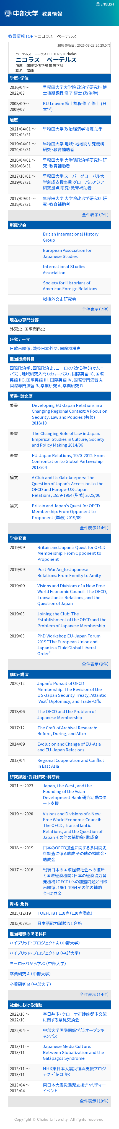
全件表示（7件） (95, 214)
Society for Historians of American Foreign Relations (70, 285)
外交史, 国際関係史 (27, 329)
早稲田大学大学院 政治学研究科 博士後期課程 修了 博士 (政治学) (75, 90)
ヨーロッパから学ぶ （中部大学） (38, 963)
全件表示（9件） (95, 664)
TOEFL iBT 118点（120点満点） (65, 913)
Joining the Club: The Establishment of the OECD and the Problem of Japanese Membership (72, 619)
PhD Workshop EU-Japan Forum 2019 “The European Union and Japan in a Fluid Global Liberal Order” (68, 644)
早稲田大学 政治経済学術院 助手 (73, 129)
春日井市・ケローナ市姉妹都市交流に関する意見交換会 (75, 1017)
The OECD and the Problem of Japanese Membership (66, 714)
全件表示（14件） (94, 527)
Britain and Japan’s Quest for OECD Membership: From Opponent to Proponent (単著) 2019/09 (66, 511)
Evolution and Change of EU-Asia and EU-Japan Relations (69, 746)
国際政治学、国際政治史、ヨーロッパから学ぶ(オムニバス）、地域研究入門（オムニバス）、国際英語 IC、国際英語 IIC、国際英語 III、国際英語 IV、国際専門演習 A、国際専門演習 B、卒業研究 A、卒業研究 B (57, 376)
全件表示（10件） (94, 1101)
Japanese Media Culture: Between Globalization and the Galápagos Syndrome (73, 1052)
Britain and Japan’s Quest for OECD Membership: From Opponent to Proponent (71, 553)
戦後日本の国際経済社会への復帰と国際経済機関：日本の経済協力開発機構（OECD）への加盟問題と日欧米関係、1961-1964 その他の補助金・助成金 (75, 881)
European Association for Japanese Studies (67, 253)
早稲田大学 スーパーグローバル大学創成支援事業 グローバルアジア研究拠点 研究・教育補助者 (73, 182)
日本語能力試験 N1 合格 (59, 923)
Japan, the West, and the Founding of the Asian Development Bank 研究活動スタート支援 (74, 794)
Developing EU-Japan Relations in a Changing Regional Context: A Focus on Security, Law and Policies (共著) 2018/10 (69, 414)
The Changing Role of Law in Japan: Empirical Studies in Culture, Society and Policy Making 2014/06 (68, 439)
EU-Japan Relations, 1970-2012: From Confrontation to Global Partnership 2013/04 (68, 461)
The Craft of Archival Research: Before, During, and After (67, 730)
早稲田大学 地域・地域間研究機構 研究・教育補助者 (73, 146)
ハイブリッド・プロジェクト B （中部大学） (45, 953)
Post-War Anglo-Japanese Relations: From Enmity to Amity (69, 572)
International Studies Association (64, 269)
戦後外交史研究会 (59, 299)
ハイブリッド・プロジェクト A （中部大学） (45, 943)
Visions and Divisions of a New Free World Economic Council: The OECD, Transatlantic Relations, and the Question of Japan (72, 594)
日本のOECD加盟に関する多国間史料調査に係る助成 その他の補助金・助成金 (75, 853)
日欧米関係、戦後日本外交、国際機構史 (45, 348)
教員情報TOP (20, 36)
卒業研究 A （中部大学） (30, 973)
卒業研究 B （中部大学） (31, 984)
